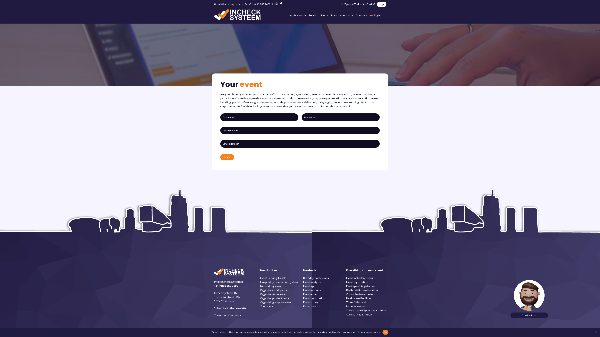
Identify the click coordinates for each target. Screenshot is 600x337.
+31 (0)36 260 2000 (259, 4)
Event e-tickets (312, 290)
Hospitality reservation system (279, 282)
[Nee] (596, 332)
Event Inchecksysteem (359, 278)
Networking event (271, 286)
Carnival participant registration (366, 310)
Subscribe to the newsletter (231, 308)
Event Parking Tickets (273, 278)
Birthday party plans (316, 278)
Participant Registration (360, 286)
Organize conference (272, 294)
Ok (385, 332)
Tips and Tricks (352, 4)
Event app (309, 286)
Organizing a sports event (276, 302)
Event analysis (312, 282)
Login (382, 4)
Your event (266, 306)
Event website (311, 306)
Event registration (314, 298)
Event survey (311, 302)
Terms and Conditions (227, 315)
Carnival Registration (359, 314)
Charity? (370, 4)
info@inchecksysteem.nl (230, 4)
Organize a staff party (273, 290)
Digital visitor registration (362, 290)
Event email (310, 294)
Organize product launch (275, 298)
